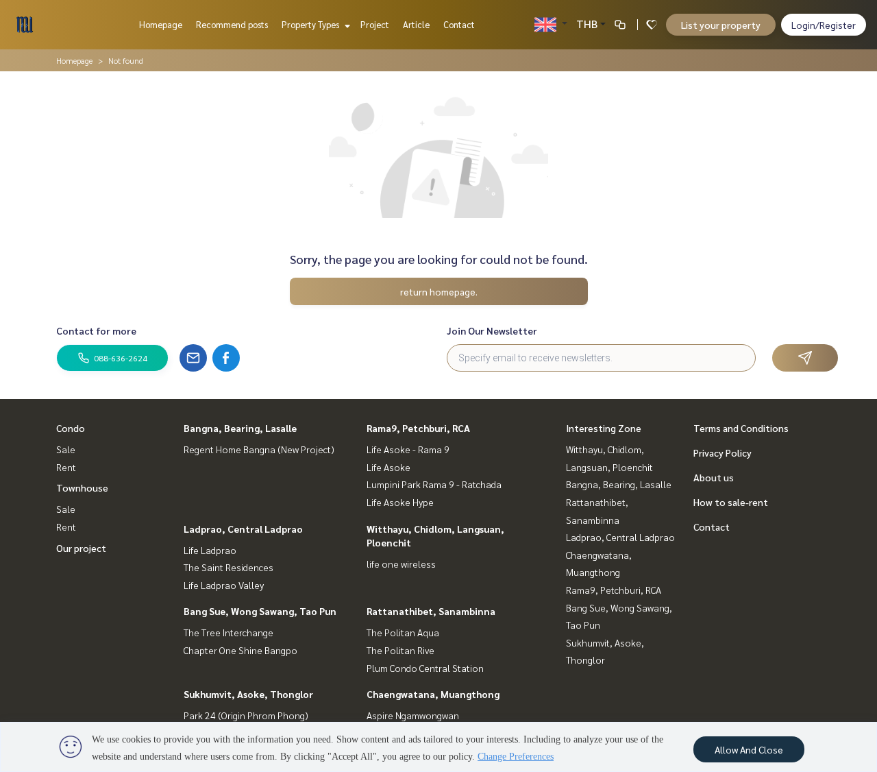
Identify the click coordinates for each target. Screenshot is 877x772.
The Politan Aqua (403, 632)
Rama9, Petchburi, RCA (418, 428)
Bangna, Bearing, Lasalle (240, 428)
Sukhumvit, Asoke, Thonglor (248, 694)
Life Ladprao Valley (224, 585)
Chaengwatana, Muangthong (433, 694)
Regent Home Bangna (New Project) (259, 449)
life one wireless (401, 563)
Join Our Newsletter (492, 330)
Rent (66, 467)
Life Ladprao (210, 550)
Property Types (311, 24)
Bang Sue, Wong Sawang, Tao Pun (260, 611)
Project (374, 24)
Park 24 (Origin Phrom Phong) (246, 715)
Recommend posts (232, 24)
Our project (81, 548)
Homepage (160, 24)
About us (713, 477)
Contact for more (96, 330)
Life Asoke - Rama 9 (408, 449)
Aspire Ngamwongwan (413, 715)
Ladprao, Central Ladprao (243, 528)
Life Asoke (388, 467)
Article (416, 24)
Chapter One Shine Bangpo (240, 650)
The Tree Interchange (228, 632)
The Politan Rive (400, 650)
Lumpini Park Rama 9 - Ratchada (434, 484)
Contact (459, 24)
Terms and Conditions (741, 428)
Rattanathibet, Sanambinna (431, 611)
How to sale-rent (730, 502)
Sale (65, 449)
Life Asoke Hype (400, 502)
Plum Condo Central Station (425, 668)
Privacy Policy (722, 452)
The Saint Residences (228, 567)
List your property (721, 25)
